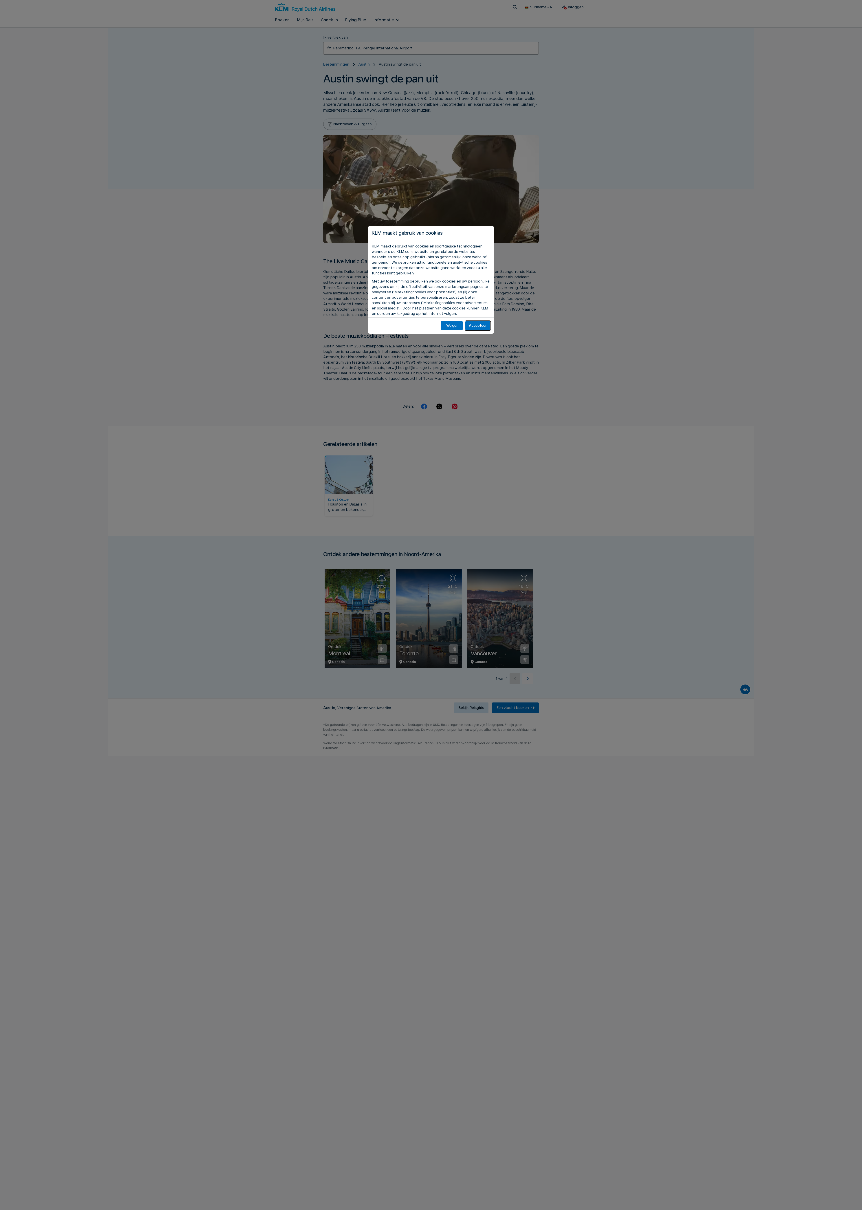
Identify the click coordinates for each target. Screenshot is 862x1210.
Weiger (452, 325)
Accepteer (478, 325)
